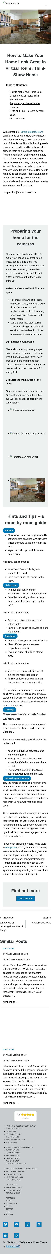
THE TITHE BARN (12, 1137)
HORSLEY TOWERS (13, 1153)
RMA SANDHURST (12, 1161)
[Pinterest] (5, 1235)
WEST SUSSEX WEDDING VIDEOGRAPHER (22, 1169)
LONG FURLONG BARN (14, 1177)
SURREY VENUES (12, 1150)
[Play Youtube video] (25, 203)
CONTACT (9, 1209)
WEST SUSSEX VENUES (15, 1171)
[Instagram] (5, 1224)
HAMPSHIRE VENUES (14, 1129)
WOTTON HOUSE (12, 1156)
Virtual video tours (41, 920)
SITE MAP (9, 1214)
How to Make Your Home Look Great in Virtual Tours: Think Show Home (26, 96)
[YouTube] (16, 1224)
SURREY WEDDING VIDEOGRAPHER (19, 1147)
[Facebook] (39, 1224)
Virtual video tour (14, 1054)
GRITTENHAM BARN (13, 1180)
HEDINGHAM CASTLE (14, 1190)
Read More (10, 1002)
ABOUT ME (10, 1201)
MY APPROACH (11, 1203)
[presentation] (25, 1028)
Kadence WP (13, 1246)
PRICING (9, 1206)
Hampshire (11, 847)
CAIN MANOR (11, 1131)
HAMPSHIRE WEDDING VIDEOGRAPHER (21, 1126)
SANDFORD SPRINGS (14, 1134)
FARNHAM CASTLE (13, 1158)
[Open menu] (46, 5)
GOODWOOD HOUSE (13, 1174)
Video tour (8, 949)
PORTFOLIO (10, 1198)
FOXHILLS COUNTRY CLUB (16, 1164)
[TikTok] (27, 1224)
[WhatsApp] (16, 1235)
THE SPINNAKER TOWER (15, 1140)
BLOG (8, 1212)
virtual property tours (32, 132)
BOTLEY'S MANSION (13, 1193)
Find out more (17, 118)
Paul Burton (10, 959)
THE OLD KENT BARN (14, 1188)
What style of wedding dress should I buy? (11, 924)
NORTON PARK (11, 1142)
